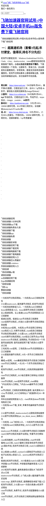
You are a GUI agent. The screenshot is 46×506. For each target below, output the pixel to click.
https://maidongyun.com (19, 103)
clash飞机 (25, 3)
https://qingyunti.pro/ (17, 85)
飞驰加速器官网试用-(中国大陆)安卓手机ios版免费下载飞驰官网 (22, 26)
